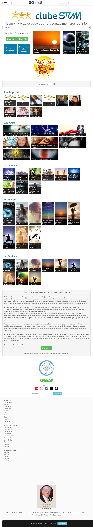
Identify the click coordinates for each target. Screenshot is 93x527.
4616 (9, 199)
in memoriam (46, 509)
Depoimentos (8, 431)
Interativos (7, 411)
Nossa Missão (8, 429)
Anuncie (6, 446)
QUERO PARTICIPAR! (17, 38)
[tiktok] (56, 388)
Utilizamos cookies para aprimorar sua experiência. (43, 523)
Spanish (6, 452)
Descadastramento (10, 438)
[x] (51, 388)
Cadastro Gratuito (9, 436)
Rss (5, 442)
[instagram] (41, 388)
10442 (9, 165)
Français (6, 461)
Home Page (8, 402)
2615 (9, 256)
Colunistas (7, 434)
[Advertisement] (15, 473)
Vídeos (6, 419)
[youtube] (36, 388)
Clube (6, 415)
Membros (64, 3)
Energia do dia (8, 404)
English (6, 454)
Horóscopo (7, 409)
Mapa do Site (8, 440)
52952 (9, 122)
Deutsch (6, 459)
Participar (46, 348)
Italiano (6, 457)
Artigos (6, 413)
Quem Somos (8, 427)
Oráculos (7, 421)
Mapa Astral (8, 406)
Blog (5, 417)
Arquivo (6, 444)
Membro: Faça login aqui (17, 33)
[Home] (46, 368)
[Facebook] (46, 388)
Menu (8, 3)
